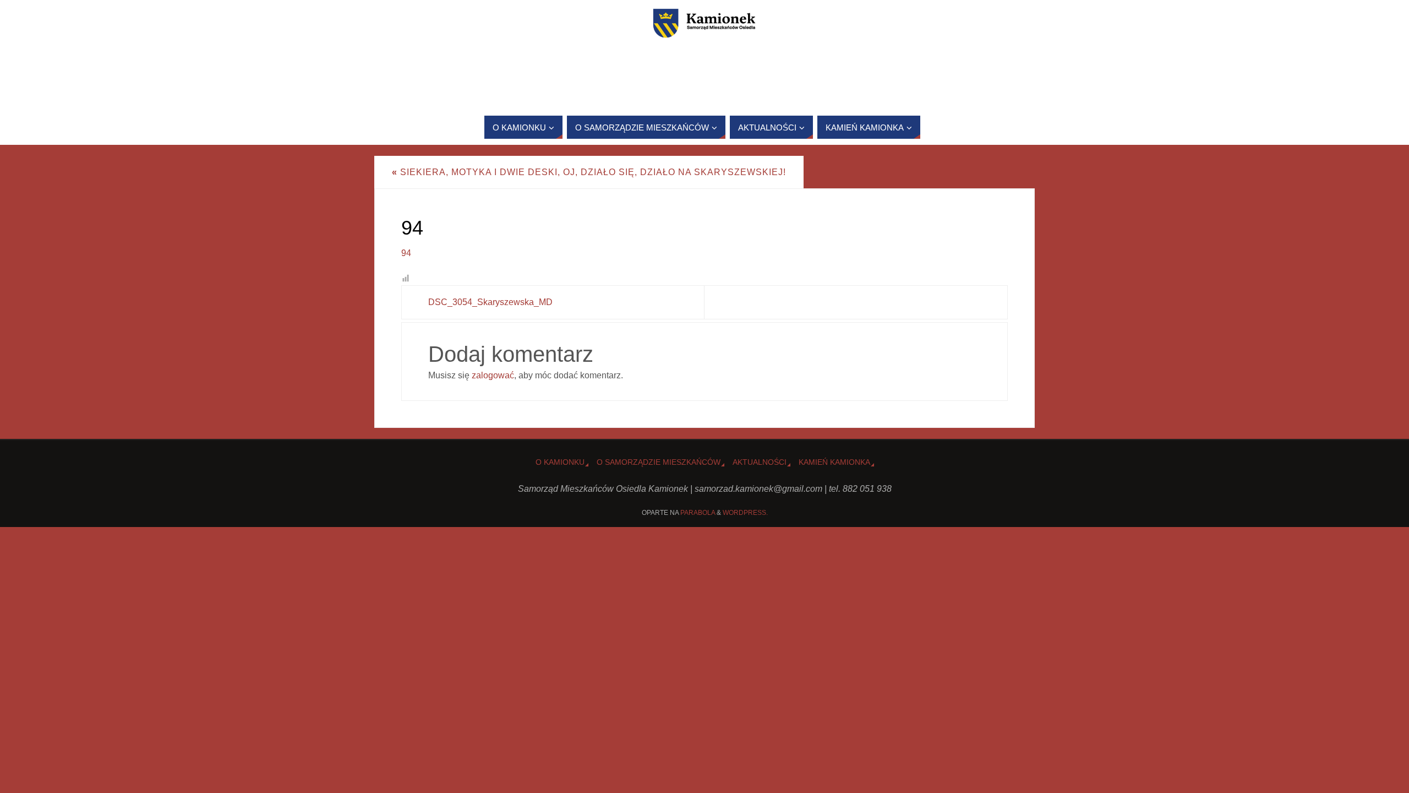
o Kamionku (560, 462)
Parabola (697, 513)
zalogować (493, 375)
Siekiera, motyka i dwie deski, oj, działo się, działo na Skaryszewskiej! (589, 172)
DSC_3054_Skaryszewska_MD (490, 302)
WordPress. (745, 513)
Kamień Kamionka (834, 462)
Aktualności (760, 462)
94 (406, 253)
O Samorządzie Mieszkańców (658, 462)
